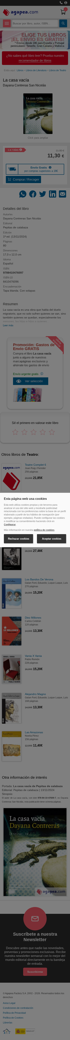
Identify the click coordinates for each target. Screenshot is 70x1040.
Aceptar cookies (51, 538)
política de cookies (44, 530)
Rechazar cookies (18, 538)
